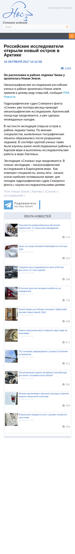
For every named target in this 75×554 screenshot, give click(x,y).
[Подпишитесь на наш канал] (22, 208)
